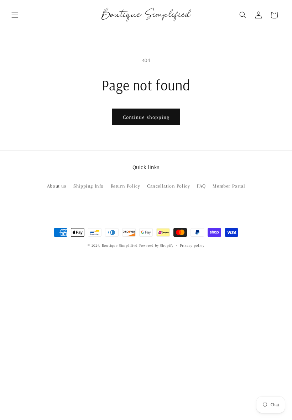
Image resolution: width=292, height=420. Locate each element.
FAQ (201, 186)
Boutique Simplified (120, 245)
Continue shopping (146, 117)
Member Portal (229, 186)
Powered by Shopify (156, 245)
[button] (15, 15)
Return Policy (125, 186)
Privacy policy (192, 245)
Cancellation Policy (168, 186)
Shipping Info (88, 186)
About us (57, 186)
